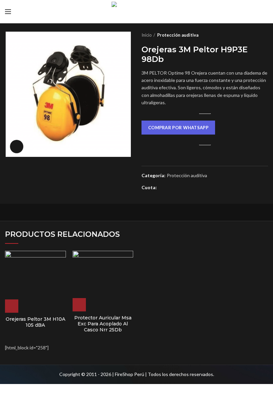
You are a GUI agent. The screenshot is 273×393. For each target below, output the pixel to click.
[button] (178, 128)
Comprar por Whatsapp (178, 127)
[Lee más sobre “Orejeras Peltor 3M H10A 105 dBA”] (11, 306)
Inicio (146, 35)
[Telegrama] (194, 188)
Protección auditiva (177, 35)
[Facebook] (163, 188)
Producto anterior (251, 35)
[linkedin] (186, 188)
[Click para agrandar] (16, 146)
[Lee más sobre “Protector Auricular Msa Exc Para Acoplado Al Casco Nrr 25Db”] (79, 304)
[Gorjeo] (171, 188)
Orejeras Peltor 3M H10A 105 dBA (35, 322)
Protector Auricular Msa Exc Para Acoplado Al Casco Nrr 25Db (103, 324)
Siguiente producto (264, 35)
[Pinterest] (178, 188)
